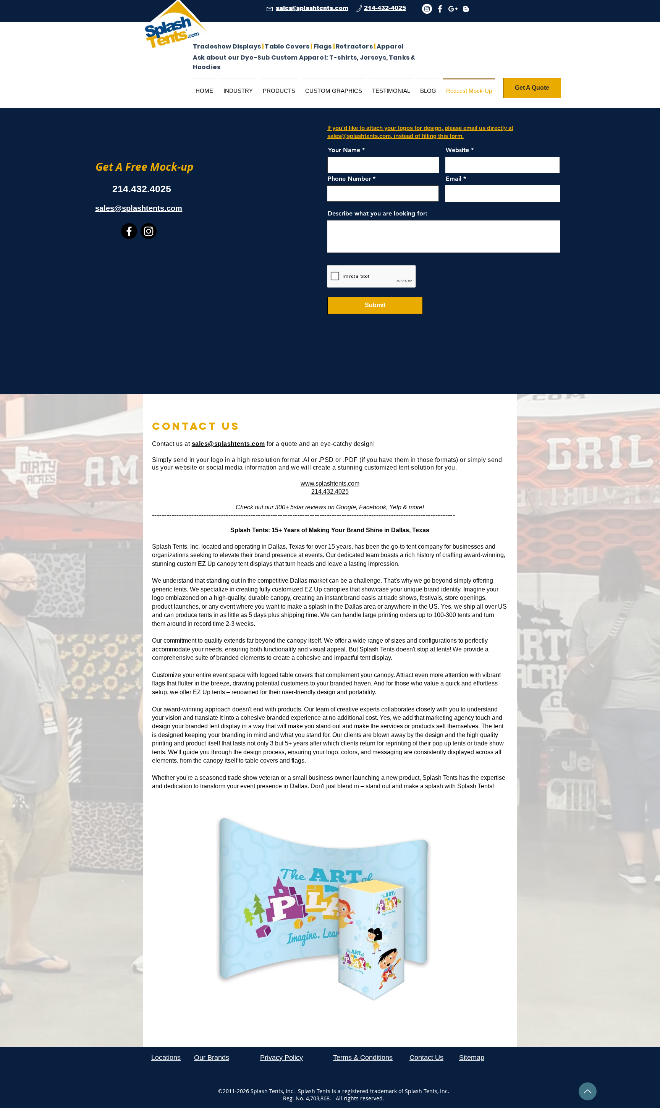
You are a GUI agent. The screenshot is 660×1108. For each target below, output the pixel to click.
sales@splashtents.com (228, 444)
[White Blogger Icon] (466, 9)
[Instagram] (149, 231)
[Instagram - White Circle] (427, 9)
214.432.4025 (330, 491)
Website (457, 150)
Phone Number (349, 179)
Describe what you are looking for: (377, 214)
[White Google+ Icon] (453, 9)
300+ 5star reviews (301, 507)
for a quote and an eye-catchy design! (320, 444)
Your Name (344, 150)
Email (453, 179)
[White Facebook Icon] (440, 9)
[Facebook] (129, 231)
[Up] (588, 1091)
